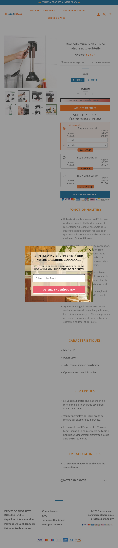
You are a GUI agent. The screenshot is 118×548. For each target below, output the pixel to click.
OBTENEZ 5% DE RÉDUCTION (59, 289)
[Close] (89, 249)
